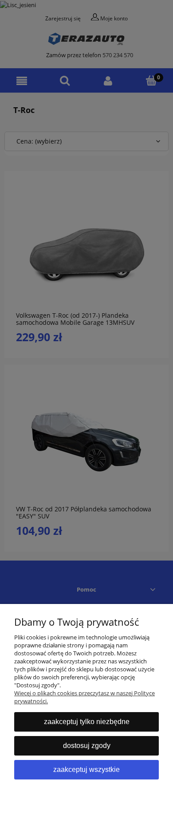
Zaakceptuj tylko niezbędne (87, 721)
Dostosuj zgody (86, 745)
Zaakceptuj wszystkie (86, 769)
